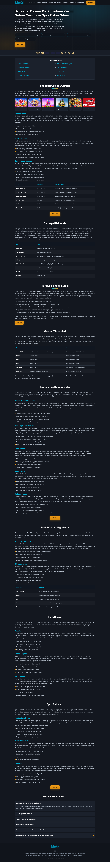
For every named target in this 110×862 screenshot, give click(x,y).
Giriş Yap (90, 2)
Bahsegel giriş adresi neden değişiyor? (28, 803)
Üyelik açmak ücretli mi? (24, 814)
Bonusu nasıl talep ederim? (25, 824)
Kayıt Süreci (52, 2)
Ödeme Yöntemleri (62, 2)
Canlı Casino (60, 71)
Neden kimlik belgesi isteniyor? (26, 819)
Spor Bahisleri (61, 75)
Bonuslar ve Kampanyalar (77, 2)
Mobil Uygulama (62, 67)
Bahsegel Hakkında (42, 2)
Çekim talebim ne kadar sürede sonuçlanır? (30, 830)
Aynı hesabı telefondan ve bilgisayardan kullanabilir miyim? (35, 835)
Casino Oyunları (30, 2)
